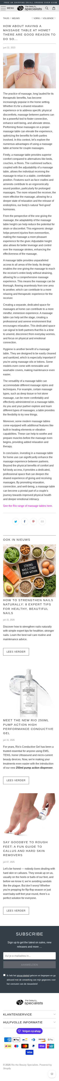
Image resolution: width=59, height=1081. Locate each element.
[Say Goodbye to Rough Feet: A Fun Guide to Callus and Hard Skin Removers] (29, 816)
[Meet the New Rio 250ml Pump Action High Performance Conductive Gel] (29, 691)
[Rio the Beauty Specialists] (29, 8)
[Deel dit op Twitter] (15, 521)
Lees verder (16, 651)
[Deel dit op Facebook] (24, 521)
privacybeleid (23, 975)
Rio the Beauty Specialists (24, 1064)
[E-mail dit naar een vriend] (42, 521)
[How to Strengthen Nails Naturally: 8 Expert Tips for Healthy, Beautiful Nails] (29, 570)
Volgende (48, 18)
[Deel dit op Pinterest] (33, 521)
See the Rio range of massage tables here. (28, 505)
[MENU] (1, 8)
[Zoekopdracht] (47, 8)
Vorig (37, 18)
